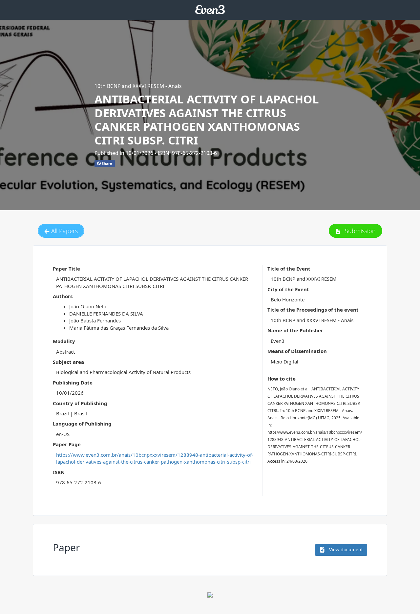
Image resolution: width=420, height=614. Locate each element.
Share (106, 163)
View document (345, 549)
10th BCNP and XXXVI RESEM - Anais (137, 86)
